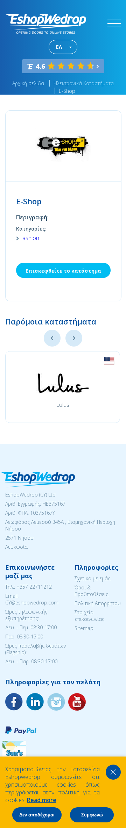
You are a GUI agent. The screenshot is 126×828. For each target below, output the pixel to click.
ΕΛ (59, 46)
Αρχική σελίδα (28, 83)
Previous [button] (52, 338)
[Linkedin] (77, 702)
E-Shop (67, 91)
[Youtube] (56, 702)
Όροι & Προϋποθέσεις (91, 590)
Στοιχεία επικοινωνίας (89, 615)
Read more (41, 800)
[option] (62, 387)
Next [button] (73, 338)
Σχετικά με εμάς (92, 578)
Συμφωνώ (92, 814)
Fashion (29, 238)
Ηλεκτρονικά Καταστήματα (84, 83)
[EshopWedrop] (45, 24)
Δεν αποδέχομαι (37, 814)
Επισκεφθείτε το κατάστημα (63, 270)
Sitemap (84, 628)
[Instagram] (35, 702)
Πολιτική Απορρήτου (98, 603)
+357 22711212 (34, 586)
